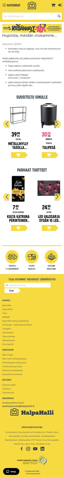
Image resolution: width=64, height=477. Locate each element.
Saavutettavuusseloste (12, 374)
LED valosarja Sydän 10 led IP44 (49, 220)
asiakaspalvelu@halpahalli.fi (18, 406)
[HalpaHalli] (32, 5)
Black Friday (7, 354)
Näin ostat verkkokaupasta (14, 358)
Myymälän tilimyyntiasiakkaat (15, 320)
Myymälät (6, 305)
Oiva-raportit (8, 344)
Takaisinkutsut (8, 340)
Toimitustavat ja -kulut (12, 366)
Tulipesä (48, 147)
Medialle (6, 317)
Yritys (4, 313)
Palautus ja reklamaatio (12, 370)
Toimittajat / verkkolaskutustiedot (17, 324)
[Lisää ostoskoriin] (18, 155)
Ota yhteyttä (8, 332)
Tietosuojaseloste (33, 473)
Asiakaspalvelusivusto (13, 402)
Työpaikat (6, 328)
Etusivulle (13, 77)
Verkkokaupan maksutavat (14, 362)
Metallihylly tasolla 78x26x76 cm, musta (18, 149)
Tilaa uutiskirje (8, 336)
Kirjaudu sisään (9, 384)
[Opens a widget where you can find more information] (11, 472)
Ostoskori (6, 388)
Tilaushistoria (8, 392)
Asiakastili (25, 77)
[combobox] (32, 16)
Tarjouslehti (7, 309)
